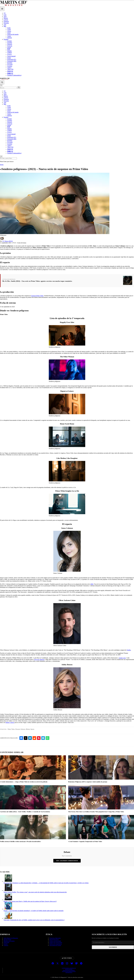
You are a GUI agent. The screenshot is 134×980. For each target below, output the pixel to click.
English (9, 41)
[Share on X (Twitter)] (25, 738)
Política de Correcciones (55, 942)
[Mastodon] (76, 963)
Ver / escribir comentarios (67, 860)
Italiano (9, 51)
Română (9, 63)
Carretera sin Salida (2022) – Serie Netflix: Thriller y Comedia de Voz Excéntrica (25, 811)
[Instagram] (67, 963)
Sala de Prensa (7, 939)
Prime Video (11, 729)
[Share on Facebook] (21, 738)
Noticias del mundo (13, 34)
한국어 (9, 54)
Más (5, 26)
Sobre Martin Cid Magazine (11, 938)
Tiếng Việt (10, 69)
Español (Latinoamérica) (14, 75)
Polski (9, 58)
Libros (9, 31)
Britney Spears (10, 722)
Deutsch (9, 44)
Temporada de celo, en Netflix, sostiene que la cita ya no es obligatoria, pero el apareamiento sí (37, 920)
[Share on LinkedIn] (30, 738)
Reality (6, 901)
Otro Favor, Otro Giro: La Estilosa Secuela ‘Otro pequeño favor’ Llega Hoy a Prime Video (96, 811)
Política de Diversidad (55, 941)
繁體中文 (10, 73)
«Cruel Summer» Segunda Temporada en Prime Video (85, 841)
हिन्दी (8, 49)
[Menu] (2, 9)
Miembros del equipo (9, 941)
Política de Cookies (69, 970)
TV (5, 13)
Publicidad (6, 942)
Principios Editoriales (55, 938)
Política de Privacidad (69, 971)
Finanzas (6, 21)
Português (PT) (11, 59)
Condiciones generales (69, 968)
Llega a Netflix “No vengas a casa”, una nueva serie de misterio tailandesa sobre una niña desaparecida (37, 892)
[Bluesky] (72, 963)
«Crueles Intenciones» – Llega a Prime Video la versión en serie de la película (23, 782)
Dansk (9, 47)
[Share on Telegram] (43, 738)
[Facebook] (53, 963)
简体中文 (10, 71)
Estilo (9, 28)
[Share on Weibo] (39, 738)
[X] (57, 963)
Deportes (6, 23)
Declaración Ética (54, 939)
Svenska (9, 66)
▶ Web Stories (67, 958)
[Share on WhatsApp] (47, 738)
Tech (5, 16)
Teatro (9, 36)
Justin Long (122, 658)
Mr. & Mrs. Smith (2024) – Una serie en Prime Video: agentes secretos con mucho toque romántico (37, 281)
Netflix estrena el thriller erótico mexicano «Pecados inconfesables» (20, 841)
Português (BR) (11, 61)
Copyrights (68, 972)
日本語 (9, 52)
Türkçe (9, 67)
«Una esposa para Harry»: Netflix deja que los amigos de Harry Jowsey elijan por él (32, 901)
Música (6, 18)
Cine (5, 15)
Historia (9, 37)
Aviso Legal (68, 969)
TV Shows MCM (7, 241)
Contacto (6, 945)
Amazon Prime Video (37, 295)
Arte (5, 24)
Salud (9, 33)
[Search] (2, 82)
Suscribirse (113, 947)
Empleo (6, 944)
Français (9, 46)
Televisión (7, 920)
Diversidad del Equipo (55, 945)
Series (1, 164)
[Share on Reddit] (34, 738)
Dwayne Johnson (39, 659)
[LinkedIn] (62, 963)
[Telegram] (81, 963)
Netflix (129, 650)
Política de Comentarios (55, 944)
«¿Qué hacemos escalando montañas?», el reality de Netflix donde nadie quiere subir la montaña (35, 910)
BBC (92, 584)
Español (6, 39)
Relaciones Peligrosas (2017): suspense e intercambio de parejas (87, 782)
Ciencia (6, 19)
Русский (9, 64)
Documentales (8, 883)
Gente (9, 29)
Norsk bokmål (11, 56)
